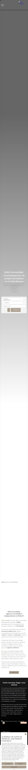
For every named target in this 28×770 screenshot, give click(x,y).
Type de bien (6, 298)
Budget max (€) (7, 306)
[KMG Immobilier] (23, 5)
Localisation (6, 302)
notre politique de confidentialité (9, 761)
